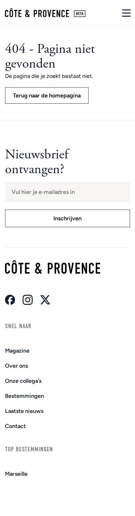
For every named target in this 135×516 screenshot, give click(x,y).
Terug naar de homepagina (47, 95)
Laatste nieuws (24, 411)
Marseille (16, 473)
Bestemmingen (24, 395)
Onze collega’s (23, 380)
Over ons (16, 365)
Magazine (17, 350)
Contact (15, 426)
